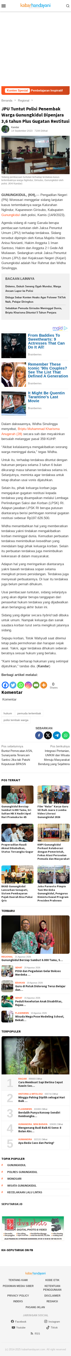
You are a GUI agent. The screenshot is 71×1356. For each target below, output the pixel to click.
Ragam (22, 1079)
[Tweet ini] (48, 735)
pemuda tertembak (29, 713)
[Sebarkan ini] (39, 735)
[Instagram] (28, 683)
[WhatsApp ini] (66, 735)
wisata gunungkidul (21, 1185)
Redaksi (52, 1301)
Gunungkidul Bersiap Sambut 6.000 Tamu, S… (32, 960)
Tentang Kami (18, 1280)
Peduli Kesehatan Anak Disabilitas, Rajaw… (38, 1003)
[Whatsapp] (20, 683)
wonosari (14, 1178)
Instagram (54, 1321)
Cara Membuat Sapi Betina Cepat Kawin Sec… (40, 1084)
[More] (43, 683)
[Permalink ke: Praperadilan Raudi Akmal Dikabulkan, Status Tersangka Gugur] (17, 833)
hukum (8, 713)
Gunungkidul (10, 215)
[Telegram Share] (57, 735)
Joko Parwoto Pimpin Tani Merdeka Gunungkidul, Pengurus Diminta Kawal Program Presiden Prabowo (52, 893)
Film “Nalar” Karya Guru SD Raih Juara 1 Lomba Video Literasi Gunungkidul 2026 (52, 812)
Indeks (18, 1301)
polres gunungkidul (22, 1172)
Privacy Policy (18, 1295)
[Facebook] (5, 683)
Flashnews (22, 1013)
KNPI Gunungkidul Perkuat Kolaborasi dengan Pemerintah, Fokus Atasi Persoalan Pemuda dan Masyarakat (53, 852)
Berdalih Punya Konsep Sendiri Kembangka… (39, 1114)
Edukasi (20, 983)
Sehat (18, 967)
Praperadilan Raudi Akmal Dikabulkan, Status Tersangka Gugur (17, 848)
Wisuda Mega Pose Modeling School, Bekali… (39, 1018)
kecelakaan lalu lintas (24, 1192)
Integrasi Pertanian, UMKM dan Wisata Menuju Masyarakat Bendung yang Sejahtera (54, 755)
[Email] (36, 683)
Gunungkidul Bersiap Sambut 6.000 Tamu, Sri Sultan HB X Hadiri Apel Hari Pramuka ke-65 (16, 812)
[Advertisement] (35, 48)
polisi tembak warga (16, 720)
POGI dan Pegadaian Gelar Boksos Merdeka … (38, 972)
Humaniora (25, 1124)
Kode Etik (52, 1280)
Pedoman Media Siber (18, 1286)
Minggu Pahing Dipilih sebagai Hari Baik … (41, 1099)
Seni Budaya (40, 1124)
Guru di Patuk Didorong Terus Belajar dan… (40, 988)
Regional (7, 957)
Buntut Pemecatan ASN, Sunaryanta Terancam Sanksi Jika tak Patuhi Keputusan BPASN (17, 755)
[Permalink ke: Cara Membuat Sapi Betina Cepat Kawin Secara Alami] (35, 1055)
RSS (37, 1333)
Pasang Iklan (35, 1307)
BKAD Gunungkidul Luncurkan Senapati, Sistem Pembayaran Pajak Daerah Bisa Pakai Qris (17, 893)
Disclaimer (52, 1295)
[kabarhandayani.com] (35, 5)
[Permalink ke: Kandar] (5, 128)
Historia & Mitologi (30, 1094)
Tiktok (54, 1327)
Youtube (20, 1327)
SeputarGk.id (11, 1204)
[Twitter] (12, 683)
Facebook (20, 1321)
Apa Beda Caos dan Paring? (36, 1143)
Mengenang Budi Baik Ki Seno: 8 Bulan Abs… (39, 1129)
